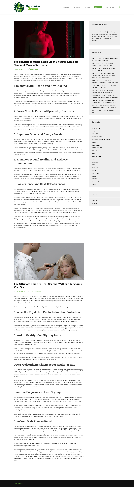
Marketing (95, 170)
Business (66, 7)
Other (97, 7)
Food (93, 153)
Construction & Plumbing (101, 139)
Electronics (96, 145)
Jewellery (95, 162)
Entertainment (97, 148)
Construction (97, 137)
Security (95, 176)
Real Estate (96, 173)
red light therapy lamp (26, 219)
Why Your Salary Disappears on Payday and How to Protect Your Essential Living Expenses (103, 76)
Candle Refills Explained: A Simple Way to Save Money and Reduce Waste (104, 110)
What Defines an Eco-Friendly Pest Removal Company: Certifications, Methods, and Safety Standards (104, 93)
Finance (94, 151)
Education (95, 142)
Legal (94, 165)
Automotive (96, 128)
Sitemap (94, 203)
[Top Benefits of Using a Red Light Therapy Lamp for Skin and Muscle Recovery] (49, 39)
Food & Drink (96, 156)
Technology (96, 182)
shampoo (24, 454)
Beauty (94, 131)
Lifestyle (77, 7)
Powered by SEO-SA (20, 483)
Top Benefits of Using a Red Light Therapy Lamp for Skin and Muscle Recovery (46, 63)
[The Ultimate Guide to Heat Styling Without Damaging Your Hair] (49, 261)
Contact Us (109, 7)
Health (94, 159)
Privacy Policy (97, 200)
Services (87, 7)
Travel (94, 184)
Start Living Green (20, 69)
